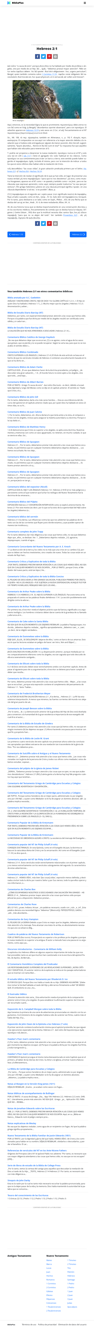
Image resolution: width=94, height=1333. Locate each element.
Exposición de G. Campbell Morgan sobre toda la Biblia (34, 1009)
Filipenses (50, 1299)
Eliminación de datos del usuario (72, 1324)
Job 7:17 (27, 156)
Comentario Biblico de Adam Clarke (25, 367)
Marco (49, 1264)
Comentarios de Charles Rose (22, 904)
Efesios (49, 1295)
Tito (69, 1268)
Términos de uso (29, 1324)
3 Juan (70, 1299)
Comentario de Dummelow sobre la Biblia (28, 636)
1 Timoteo (71, 1260)
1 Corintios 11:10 (49, 74)
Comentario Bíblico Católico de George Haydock (31, 337)
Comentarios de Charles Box (21, 889)
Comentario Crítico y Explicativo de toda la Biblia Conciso (36, 576)
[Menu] (85, 3)
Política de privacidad (47, 1324)
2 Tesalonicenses (53, 1310)
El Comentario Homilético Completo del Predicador (33, 964)
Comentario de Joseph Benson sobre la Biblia (30, 708)
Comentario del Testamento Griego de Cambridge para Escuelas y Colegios (44, 783)
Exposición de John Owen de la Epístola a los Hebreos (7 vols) (38, 1024)
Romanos (50, 1279)
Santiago (71, 1279)
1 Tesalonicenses (53, 1307)
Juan (48, 1272)
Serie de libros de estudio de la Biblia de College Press (34, 1165)
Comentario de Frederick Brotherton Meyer (29, 693)
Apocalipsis (72, 1307)
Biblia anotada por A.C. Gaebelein (24, 297)
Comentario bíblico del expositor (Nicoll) (27, 486)
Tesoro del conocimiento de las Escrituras (28, 1195)
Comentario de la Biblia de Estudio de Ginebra (30, 723)
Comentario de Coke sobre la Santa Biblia (28, 621)
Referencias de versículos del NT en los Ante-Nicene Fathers (37, 1150)
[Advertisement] (47, 22)
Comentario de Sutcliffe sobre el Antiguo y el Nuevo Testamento (39, 753)
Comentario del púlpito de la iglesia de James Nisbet (33, 768)
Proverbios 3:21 (70, 215)
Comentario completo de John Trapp (25, 531)
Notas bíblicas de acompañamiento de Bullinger (31, 1093)
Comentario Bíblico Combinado (23, 352)
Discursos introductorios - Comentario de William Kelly (35, 949)
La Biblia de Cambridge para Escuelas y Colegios (31, 1068)
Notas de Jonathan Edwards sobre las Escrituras (31, 1108)
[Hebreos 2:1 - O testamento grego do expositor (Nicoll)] (37, 56)
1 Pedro (70, 1283)
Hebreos (71, 1276)
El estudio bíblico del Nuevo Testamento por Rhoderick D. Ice (38, 979)
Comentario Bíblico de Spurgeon (23, 441)
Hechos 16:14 (36, 171)
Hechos (49, 1276)
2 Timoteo (71, 1264)
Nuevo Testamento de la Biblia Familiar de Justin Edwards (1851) (39, 1135)
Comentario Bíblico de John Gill (23, 397)
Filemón (70, 1272)
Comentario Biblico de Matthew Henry (26, 426)
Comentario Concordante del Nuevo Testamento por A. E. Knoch (39, 546)
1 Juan (70, 1291)
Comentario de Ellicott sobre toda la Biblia (28, 663)
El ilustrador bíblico (17, 994)
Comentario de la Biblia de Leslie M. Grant (28, 738)
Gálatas (49, 1291)
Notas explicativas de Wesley (22, 1123)
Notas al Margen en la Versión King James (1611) (31, 1083)
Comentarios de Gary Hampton (23, 919)
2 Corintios (51, 1287)
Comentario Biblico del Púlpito (22, 501)
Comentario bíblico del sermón (23, 516)
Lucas (48, 1268)
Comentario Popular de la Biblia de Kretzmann (30, 822)
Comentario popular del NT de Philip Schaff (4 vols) (33, 844)
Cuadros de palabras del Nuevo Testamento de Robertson (36, 934)
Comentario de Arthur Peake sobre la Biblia (29, 591)
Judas (69, 1303)
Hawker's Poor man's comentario (24, 1039)
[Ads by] (21, 120)
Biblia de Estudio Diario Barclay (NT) (25, 312)
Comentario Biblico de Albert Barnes (25, 382)
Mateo (49, 1260)
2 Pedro (70, 1287)
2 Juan (70, 1295)
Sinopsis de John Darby (19, 1180)
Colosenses (51, 1303)
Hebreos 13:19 (32, 130)
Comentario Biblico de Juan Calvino (25, 411)
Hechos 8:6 (24, 171)
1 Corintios (51, 1283)
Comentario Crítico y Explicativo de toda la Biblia (31, 561)
